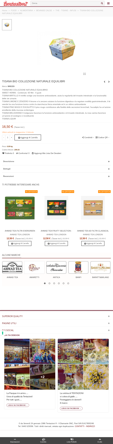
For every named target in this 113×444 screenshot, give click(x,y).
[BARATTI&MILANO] (100, 267)
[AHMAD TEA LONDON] (12, 267)
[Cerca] (101, 3)
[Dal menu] (108, 3)
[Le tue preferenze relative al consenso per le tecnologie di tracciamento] (2, 333)
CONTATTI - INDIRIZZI (85, 426)
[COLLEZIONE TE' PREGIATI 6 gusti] (109, 82)
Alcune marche (11, 255)
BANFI (78, 277)
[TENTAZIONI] (15, 3)
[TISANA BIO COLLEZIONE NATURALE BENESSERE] (104, 82)
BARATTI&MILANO (100, 277)
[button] (56, 161)
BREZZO (11, 86)
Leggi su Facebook (17, 405)
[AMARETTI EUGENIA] (34, 267)
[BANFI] (78, 267)
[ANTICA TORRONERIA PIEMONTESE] (56, 267)
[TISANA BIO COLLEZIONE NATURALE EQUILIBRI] (84, 74)
